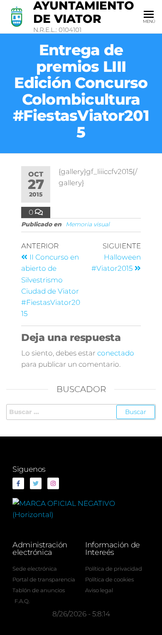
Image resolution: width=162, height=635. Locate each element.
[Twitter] (36, 483)
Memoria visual (88, 224)
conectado (115, 353)
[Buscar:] (81, 412)
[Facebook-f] (18, 483)
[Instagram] (53, 483)
